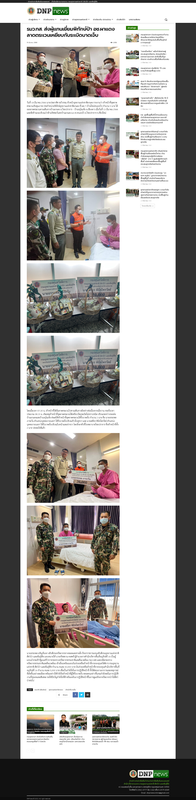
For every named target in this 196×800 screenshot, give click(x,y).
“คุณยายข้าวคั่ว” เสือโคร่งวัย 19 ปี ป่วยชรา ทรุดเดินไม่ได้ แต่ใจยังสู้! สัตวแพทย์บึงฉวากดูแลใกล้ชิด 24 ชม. (154, 102)
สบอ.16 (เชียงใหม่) (40, 690)
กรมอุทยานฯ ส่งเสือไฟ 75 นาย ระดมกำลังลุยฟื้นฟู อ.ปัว (153, 69)
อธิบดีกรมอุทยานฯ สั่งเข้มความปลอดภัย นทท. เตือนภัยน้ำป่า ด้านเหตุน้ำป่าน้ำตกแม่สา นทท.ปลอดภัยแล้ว (72, 740)
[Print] (87, 694)
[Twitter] (81, 694)
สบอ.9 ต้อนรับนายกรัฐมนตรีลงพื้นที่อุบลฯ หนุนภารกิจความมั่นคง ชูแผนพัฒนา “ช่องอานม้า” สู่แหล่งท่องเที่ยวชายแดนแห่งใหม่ (155, 85)
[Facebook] (167, 9)
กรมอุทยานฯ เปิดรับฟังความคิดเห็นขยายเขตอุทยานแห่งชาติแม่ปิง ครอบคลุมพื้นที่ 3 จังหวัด (40, 739)
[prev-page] (28, 750)
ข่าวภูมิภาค (31, 733)
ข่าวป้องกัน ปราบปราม (100, 733)
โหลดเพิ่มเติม (146, 206)
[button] (166, 19)
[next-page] (32, 750)
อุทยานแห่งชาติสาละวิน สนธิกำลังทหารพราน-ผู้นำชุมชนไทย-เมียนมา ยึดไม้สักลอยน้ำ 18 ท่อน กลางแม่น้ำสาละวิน (105, 740)
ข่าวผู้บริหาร (63, 733)
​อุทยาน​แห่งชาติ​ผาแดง (56, 690)
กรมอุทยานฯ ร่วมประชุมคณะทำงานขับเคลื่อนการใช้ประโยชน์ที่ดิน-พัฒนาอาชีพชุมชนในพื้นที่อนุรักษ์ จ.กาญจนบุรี (155, 38)
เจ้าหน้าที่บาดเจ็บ (70, 690)
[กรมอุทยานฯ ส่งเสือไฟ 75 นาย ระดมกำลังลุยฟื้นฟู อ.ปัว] (132, 71)
